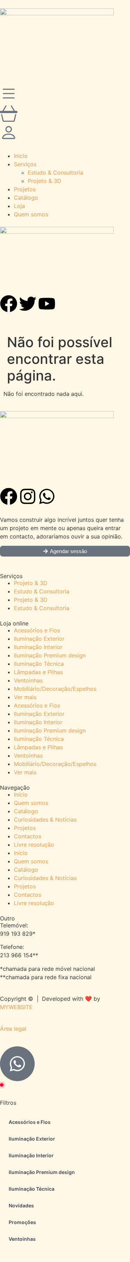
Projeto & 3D (30, 583)
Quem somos (31, 802)
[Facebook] (8, 496)
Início (21, 794)
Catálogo (26, 811)
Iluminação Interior (38, 647)
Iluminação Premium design (50, 655)
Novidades (21, 1205)
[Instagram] (27, 496)
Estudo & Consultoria (41, 591)
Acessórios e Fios (37, 630)
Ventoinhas (28, 680)
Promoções (22, 1222)
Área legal (13, 1028)
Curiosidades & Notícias (45, 819)
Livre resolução (34, 844)
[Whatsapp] (46, 496)
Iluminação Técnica (39, 663)
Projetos (25, 827)
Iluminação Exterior (39, 638)
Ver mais (25, 697)
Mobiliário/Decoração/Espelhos (55, 688)
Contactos (27, 836)
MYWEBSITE (16, 1007)
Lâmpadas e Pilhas (38, 672)
